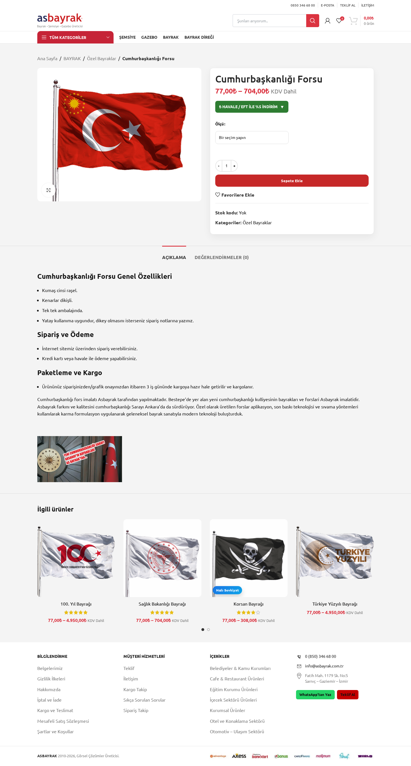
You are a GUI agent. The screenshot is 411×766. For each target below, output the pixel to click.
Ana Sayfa (47, 58)
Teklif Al (347, 694)
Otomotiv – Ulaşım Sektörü (237, 731)
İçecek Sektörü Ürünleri (233, 699)
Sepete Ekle (292, 180)
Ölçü (219, 123)
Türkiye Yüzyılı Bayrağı (334, 603)
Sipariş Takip (135, 710)
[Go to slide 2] (208, 629)
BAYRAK (72, 58)
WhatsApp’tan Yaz (315, 694)
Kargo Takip (135, 689)
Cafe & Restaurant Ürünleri (237, 678)
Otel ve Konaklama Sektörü (237, 721)
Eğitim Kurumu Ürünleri (234, 689)
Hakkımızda (48, 689)
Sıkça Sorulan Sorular (144, 699)
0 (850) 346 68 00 (320, 656)
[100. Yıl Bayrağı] (76, 558)
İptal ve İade (49, 699)
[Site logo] (59, 20)
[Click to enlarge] (49, 190)
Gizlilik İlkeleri (51, 678)
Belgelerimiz (50, 668)
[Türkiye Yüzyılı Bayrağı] (335, 558)
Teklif (128, 668)
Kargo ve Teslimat (55, 710)
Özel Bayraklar (101, 58)
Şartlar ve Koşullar (55, 731)
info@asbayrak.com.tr (324, 665)
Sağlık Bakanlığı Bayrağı (162, 603)
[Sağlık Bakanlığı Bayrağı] (162, 558)
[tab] (174, 254)
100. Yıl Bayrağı (76, 603)
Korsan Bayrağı (249, 603)
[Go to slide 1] (202, 629)
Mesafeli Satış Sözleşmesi (63, 721)
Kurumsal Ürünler (227, 710)
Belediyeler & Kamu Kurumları (240, 668)
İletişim (130, 678)
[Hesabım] (327, 20)
